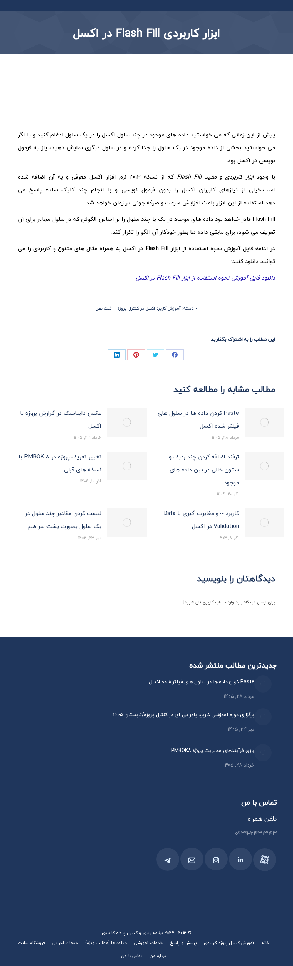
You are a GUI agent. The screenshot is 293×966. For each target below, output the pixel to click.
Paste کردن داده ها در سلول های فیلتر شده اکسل (198, 419)
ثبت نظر (104, 308)
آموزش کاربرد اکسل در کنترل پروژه (149, 308)
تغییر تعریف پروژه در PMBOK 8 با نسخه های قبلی (60, 463)
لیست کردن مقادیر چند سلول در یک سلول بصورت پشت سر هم (63, 519)
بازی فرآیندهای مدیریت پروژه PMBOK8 (212, 750)
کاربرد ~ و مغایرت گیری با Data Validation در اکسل (201, 519)
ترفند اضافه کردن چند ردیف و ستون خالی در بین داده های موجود (204, 469)
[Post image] (264, 422)
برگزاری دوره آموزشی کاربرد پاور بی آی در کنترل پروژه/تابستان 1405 (183, 714)
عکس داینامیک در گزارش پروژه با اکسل (60, 419)
